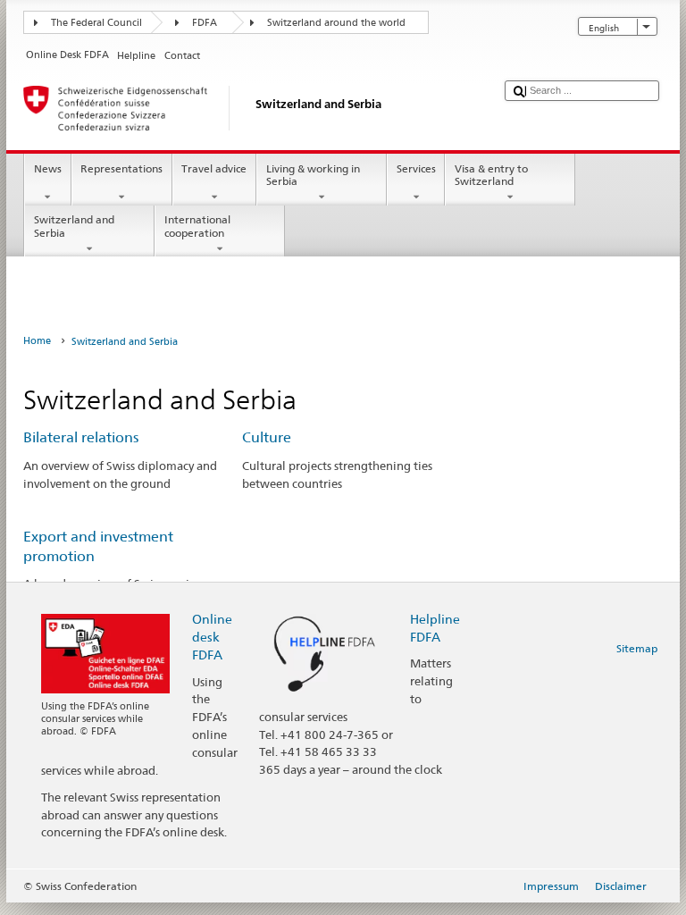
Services (416, 168)
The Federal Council (96, 23)
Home (37, 341)
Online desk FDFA (212, 636)
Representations (121, 168)
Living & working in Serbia (313, 175)
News (48, 168)
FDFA (204, 23)
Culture (266, 437)
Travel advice (214, 168)
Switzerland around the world (336, 23)
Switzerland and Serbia (74, 226)
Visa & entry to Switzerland (491, 175)
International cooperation (197, 226)
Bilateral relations (80, 437)
